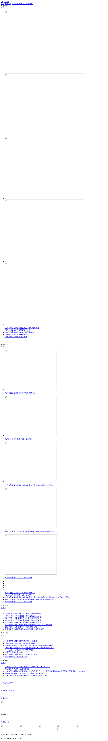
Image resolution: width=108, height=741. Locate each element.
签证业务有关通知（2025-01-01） (17, 669)
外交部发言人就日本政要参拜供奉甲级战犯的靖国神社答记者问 (28, 625)
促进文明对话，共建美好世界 (16, 657)
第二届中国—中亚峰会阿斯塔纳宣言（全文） (22, 654)
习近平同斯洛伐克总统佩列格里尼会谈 (19, 332)
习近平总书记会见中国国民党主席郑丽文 (20, 643)
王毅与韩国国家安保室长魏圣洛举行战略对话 (22, 328)
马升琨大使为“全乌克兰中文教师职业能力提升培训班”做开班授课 (29, 599)
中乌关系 (15, 4)
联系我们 (29, 4)
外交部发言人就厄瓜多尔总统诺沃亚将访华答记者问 (24, 629)
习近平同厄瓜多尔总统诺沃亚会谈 (17, 330)
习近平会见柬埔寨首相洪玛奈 (16, 337)
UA (7, 2)
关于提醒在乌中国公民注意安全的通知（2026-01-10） (25, 673)
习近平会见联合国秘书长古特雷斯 (17, 334)
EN (5, 2)
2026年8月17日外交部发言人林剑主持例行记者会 (23, 622)
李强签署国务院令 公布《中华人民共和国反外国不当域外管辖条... (29, 645)
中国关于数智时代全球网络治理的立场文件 (21, 641)
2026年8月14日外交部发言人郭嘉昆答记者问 (21, 627)
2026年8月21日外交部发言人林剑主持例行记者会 (23, 614)
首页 (2, 4)
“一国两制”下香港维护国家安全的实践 (19, 650)
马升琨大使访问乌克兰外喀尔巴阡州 (18, 602)
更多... (3, 8)
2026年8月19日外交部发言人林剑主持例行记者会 (23, 618)
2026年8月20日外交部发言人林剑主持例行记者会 (23, 616)
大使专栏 (8, 4)
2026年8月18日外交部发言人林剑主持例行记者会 (23, 620)
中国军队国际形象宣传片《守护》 (17, 652)
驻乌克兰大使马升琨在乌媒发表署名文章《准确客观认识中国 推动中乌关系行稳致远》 (37, 597)
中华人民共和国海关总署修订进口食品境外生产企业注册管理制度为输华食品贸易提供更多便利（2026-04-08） (46, 671)
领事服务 (22, 4)
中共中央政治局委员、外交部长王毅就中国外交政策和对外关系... (29, 648)
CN (2, 2)
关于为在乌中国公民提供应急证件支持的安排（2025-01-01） (27, 667)
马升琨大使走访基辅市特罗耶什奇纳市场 (20, 593)
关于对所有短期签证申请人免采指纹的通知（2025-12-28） (26, 676)
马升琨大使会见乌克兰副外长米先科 (18, 595)
